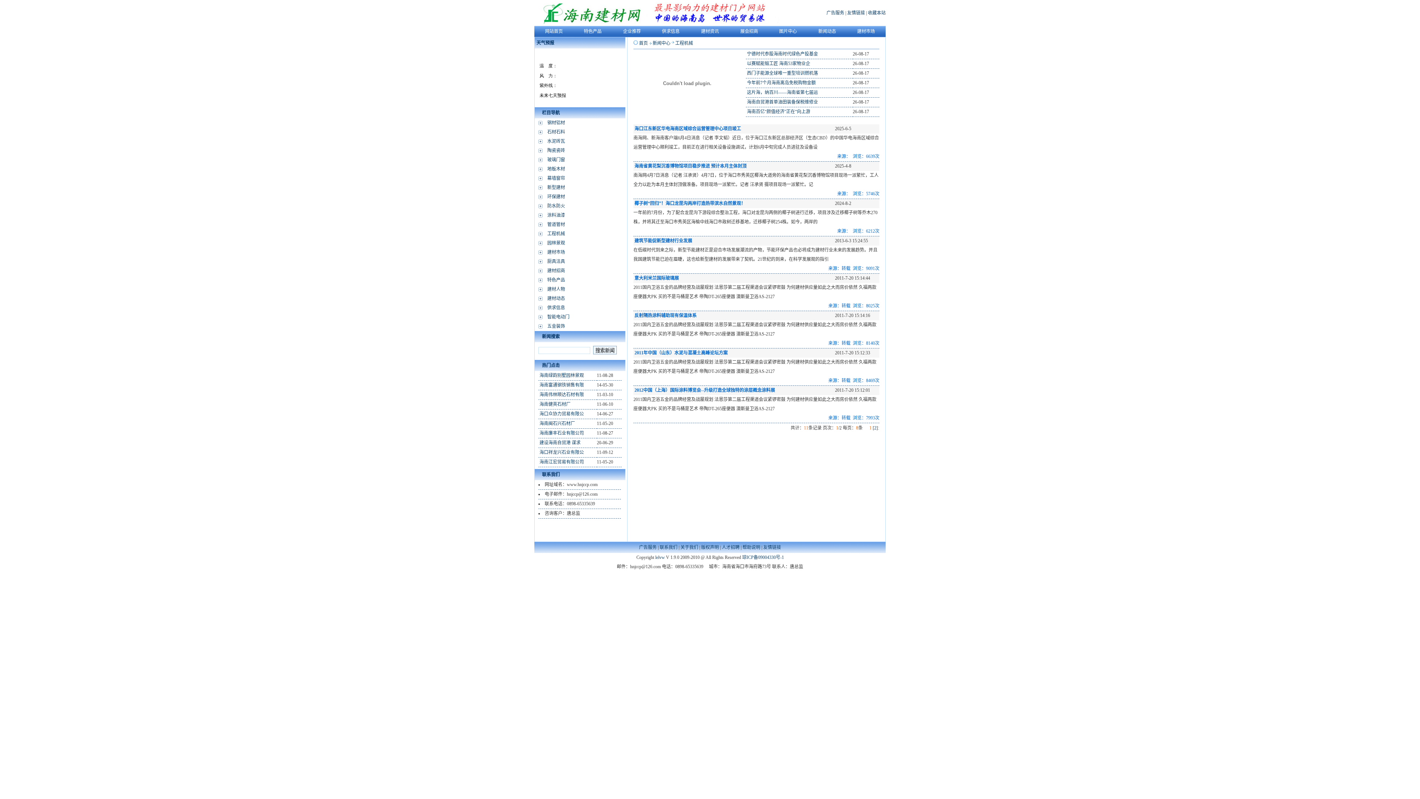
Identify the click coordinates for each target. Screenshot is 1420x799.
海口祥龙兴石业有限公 (562, 452)
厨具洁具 (556, 261)
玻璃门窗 (556, 159)
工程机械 (556, 233)
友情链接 (856, 13)
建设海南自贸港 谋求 (560, 442)
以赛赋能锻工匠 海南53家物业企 (778, 63)
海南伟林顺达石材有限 (562, 394)
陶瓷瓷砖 (556, 150)
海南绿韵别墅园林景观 (562, 375)
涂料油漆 (556, 215)
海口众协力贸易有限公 (562, 414)
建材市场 (556, 252)
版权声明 (710, 547)
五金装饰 (556, 326)
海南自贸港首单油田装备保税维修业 (782, 102)
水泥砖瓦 (556, 141)
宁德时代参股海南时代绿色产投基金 (782, 54)
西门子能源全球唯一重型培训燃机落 (782, 73)
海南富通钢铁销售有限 (562, 385)
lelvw (660, 557)
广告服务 (835, 13)
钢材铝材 (556, 122)
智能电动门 (558, 317)
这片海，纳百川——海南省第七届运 (782, 92)
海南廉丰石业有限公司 (562, 433)
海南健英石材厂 (555, 404)
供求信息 (556, 307)
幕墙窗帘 (556, 178)
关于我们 (689, 547)
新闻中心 (661, 43)
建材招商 (556, 270)
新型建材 (556, 187)
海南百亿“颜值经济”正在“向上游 (778, 111)
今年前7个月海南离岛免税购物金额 (781, 82)
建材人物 (556, 289)
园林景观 (556, 243)
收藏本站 (877, 13)
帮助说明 (751, 547)
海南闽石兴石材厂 (557, 423)
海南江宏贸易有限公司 (562, 462)
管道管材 (556, 224)
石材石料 (556, 132)
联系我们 (668, 547)
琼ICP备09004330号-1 (763, 557)
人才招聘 (731, 547)
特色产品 (556, 280)
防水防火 (556, 206)
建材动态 (556, 298)
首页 (643, 43)
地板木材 (556, 169)
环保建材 (556, 196)
